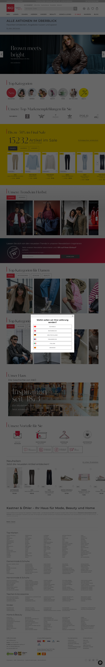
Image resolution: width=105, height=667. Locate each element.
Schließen (72, 316)
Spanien (53, 347)
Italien (52, 343)
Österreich (52, 330)
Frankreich (52, 339)
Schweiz (52, 326)
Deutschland (52, 335)
